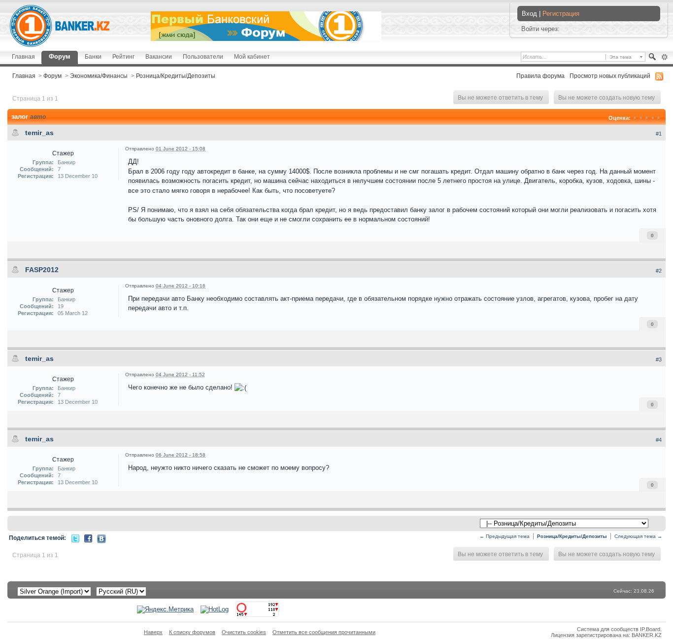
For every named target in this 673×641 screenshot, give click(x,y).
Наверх (153, 632)
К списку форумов (192, 632)
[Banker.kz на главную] (59, 26)
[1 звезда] (635, 118)
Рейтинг (123, 56)
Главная (23, 56)
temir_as (39, 133)
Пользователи (203, 56)
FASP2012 (42, 270)
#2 (659, 271)
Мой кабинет (252, 56)
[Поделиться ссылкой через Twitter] (75, 537)
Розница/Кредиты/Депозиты (175, 75)
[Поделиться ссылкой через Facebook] (88, 537)
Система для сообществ (608, 629)
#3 (659, 359)
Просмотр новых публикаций (610, 75)
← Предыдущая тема (504, 536)
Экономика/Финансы (99, 75)
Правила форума (540, 75)
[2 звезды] (641, 118)
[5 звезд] (659, 118)
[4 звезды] (653, 118)
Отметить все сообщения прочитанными (323, 632)
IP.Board (650, 629)
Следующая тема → (638, 536)
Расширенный (664, 57)
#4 (659, 440)
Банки (93, 56)
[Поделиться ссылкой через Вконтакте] (101, 538)
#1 (659, 134)
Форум (59, 56)
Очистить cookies (244, 632)
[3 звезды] (647, 118)
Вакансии (158, 56)
